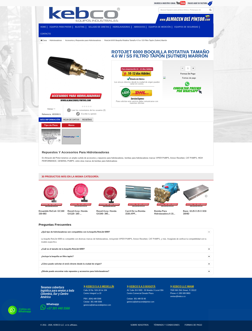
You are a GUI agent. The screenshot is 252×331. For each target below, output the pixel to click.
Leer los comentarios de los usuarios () (88, 110)
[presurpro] (51, 109)
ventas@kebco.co (178, 296)
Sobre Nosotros (140, 325)
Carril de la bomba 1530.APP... (135, 212)
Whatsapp (52, 304)
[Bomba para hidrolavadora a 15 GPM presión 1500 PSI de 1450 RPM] (167, 195)
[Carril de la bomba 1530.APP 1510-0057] (138, 195)
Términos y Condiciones (167, 325)
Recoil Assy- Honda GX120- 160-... (78, 212)
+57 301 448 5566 (58, 308)
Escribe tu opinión (88, 114)
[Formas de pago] (187, 78)
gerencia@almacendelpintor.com (97, 305)
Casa (44, 40)
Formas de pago (193, 325)
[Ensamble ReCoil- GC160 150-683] (52, 195)
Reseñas (87, 119)
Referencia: (46, 114)
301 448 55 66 (140, 299)
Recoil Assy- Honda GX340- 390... (106, 212)
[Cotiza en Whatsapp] (12, 310)
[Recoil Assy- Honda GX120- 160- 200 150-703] (80, 195)
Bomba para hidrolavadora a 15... (164, 212)
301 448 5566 (96, 302)
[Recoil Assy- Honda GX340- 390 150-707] (109, 195)
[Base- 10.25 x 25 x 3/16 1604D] (196, 195)
